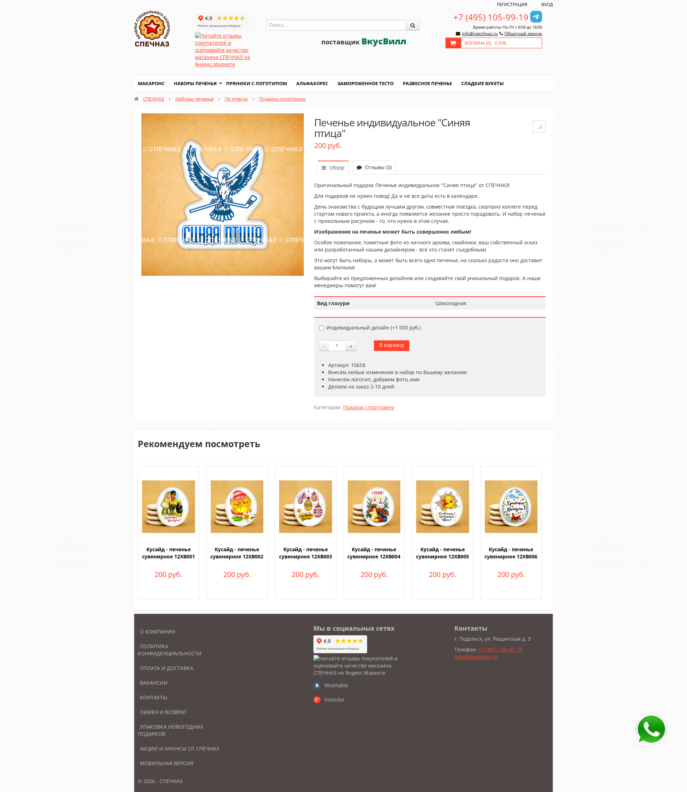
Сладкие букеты (482, 83)
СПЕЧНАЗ (153, 99)
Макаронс (151, 83)
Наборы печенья (195, 83)
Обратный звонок (523, 33)
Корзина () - (486, 43)
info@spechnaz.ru (480, 33)
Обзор (336, 167)
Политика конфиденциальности (169, 650)
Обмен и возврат (163, 712)
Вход (547, 4)
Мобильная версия (166, 763)
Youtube (334, 699)
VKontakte (336, 685)
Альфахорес (312, 83)
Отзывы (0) (378, 167)
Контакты (153, 697)
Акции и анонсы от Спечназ (179, 748)
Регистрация (512, 4)
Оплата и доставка (166, 668)
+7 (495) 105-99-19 (490, 17)
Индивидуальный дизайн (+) (373, 327)
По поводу (236, 99)
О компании (157, 631)
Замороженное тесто (365, 83)
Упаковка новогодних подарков (170, 730)
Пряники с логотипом (256, 83)
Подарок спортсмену (282, 99)
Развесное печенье (427, 83)
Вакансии (153, 682)
